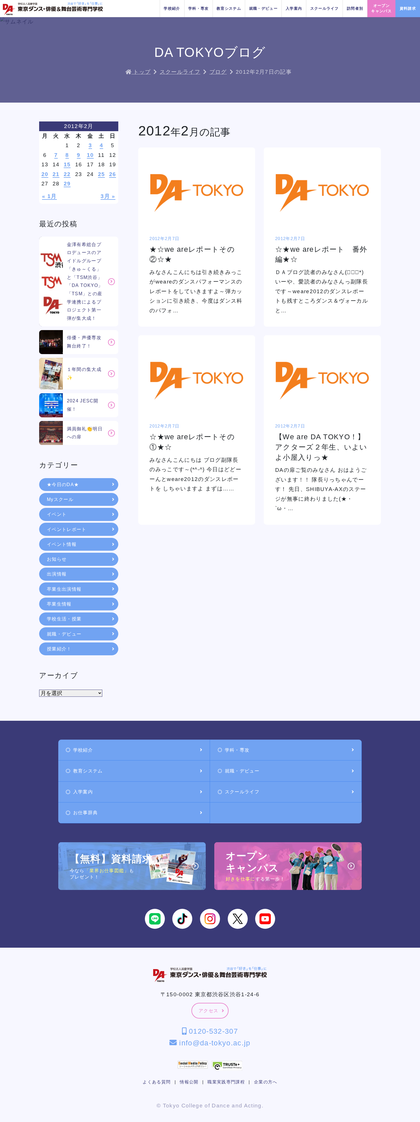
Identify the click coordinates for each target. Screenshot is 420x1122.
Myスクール (60, 499)
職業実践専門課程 (226, 1082)
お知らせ (57, 559)
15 (67, 164)
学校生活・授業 (64, 618)
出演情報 (57, 574)
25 (101, 174)
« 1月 (49, 196)
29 (67, 184)
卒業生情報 (59, 604)
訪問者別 (355, 8)
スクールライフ (324, 8)
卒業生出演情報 (64, 589)
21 (56, 174)
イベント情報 (62, 544)
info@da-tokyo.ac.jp (213, 1043)
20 (45, 174)
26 (112, 174)
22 (67, 174)
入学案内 (294, 8)
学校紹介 (172, 8)
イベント (57, 514)
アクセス (208, 1010)
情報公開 (189, 1082)
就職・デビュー (263, 8)
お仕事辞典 (85, 812)
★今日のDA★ (63, 484)
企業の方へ (265, 1082)
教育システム (229, 8)
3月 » (108, 196)
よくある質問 (157, 1082)
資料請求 (408, 8)
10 (90, 155)
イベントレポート (67, 529)
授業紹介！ (59, 648)
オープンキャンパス (381, 8)
